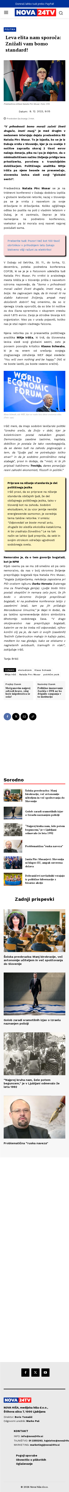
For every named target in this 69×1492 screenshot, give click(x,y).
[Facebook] (7, 716)
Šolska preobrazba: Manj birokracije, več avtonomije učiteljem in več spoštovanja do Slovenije (45, 796)
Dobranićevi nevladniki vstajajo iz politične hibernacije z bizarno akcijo (45, 879)
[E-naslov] (24, 716)
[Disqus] (34, 1207)
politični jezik (51, 674)
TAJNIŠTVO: (21, 1440)
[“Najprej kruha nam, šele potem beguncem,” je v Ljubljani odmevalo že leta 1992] (13, 829)
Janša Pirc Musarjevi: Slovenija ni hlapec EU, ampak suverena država (44, 862)
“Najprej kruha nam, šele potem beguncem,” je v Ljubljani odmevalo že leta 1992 (45, 829)
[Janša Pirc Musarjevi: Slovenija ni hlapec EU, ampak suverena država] (13, 862)
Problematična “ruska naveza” (44, 846)
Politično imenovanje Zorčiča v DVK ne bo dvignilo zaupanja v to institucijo (50, 692)
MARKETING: (22, 1444)
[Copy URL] (32, 716)
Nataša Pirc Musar (30, 674)
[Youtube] (45, 1372)
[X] (16, 716)
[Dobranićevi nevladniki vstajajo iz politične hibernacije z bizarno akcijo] (13, 879)
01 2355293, (36, 1440)
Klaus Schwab (43, 670)
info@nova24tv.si (32, 1436)
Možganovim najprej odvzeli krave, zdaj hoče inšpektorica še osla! (18, 692)
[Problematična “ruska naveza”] (13, 846)
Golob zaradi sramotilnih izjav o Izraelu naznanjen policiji (44, 813)
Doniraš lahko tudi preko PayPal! (34, 3)
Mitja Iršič (10, 674)
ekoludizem (25, 670)
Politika (10, 29)
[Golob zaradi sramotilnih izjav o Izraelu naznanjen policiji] (13, 813)
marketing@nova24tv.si (45, 1444)
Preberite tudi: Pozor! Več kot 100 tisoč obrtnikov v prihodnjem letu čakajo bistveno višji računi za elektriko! (34, 245)
